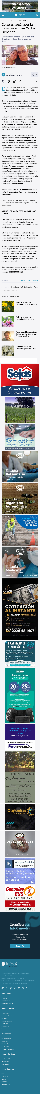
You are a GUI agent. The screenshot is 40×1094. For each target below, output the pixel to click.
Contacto (4, 998)
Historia (4, 1074)
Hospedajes (5, 1026)
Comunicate (6, 993)
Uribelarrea (5, 1018)
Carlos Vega (5, 1046)
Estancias (4, 1029)
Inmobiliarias (5, 1064)
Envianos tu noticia (7, 1003)
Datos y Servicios (8, 1054)
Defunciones (5, 20)
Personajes (5, 1087)
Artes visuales (6, 1084)
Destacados (6, 1034)
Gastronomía (5, 1023)
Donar (18, 946)
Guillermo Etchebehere (8, 1049)
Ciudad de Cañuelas (8, 1016)
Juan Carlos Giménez (9, 291)
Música (4, 1079)
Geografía (5, 1076)
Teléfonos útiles (6, 1059)
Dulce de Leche (6, 1038)
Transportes (5, 1061)
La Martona (5, 1041)
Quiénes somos (6, 1001)
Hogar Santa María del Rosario (21, 287)
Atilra (36, 287)
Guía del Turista (8, 1008)
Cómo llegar (5, 1013)
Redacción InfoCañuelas (29, 280)
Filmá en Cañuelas (7, 1044)
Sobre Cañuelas (8, 1069)
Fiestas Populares (7, 1021)
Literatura (4, 1082)
